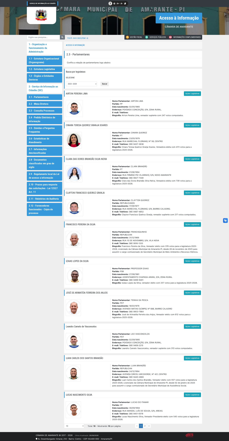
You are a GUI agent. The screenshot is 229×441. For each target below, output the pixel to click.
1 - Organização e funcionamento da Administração (38, 48)
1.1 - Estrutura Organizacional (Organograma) (44, 60)
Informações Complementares (187, 37)
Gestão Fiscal (136, 37)
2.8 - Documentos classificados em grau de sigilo (41, 163)
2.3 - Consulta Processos (41, 110)
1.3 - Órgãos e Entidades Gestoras (41, 77)
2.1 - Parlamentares (39, 97)
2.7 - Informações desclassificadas (38, 151)
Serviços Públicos (157, 37)
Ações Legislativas (192, 93)
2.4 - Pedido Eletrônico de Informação (42, 119)
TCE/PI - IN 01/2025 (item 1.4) (77, 38)
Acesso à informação (75, 45)
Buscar (104, 84)
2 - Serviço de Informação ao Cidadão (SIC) (43, 88)
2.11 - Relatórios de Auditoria (44, 198)
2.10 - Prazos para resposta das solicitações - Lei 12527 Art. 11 (43, 188)
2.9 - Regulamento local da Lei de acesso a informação (44, 176)
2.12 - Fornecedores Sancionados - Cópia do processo (41, 209)
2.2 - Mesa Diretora (38, 103)
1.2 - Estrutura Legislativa (42, 69)
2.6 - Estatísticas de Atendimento (39, 140)
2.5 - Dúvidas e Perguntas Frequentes (42, 130)
